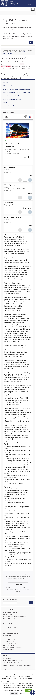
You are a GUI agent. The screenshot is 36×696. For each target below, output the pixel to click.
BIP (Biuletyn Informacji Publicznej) (12, 86)
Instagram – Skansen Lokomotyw (12, 99)
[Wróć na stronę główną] (18, 3)
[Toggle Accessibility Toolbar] (32, 692)
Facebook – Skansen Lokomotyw (11, 95)
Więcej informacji (19, 690)
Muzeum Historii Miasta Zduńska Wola (13, 9)
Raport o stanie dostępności (10, 105)
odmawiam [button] (14, 693)
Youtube (5, 102)
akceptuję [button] (28, 690)
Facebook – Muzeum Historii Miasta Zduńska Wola (16, 89)
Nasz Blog (5, 82)
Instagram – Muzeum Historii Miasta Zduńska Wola (16, 92)
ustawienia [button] (22, 693)
